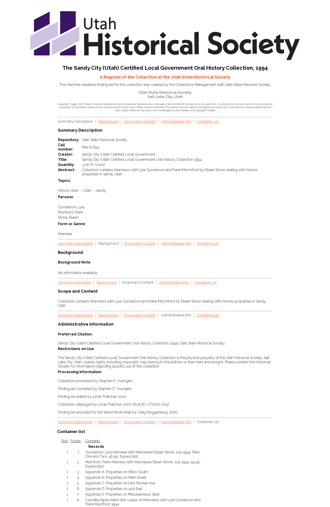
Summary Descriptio (74, 282)
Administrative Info (176, 121)
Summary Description (75, 243)
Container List (208, 121)
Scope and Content (140, 121)
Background (109, 121)
